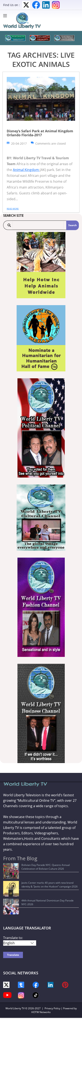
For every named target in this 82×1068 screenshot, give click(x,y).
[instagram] (21, 995)
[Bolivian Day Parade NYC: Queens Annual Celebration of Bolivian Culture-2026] (11, 871)
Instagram (56, 5)
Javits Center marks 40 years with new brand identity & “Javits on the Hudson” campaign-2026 (49, 884)
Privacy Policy (52, 1008)
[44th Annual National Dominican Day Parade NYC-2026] (11, 906)
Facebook (36, 5)
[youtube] (7, 994)
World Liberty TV (15, 1008)
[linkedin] (50, 984)
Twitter (26, 5)
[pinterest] (65, 984)
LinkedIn (46, 5)
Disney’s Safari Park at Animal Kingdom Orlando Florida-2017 (40, 133)
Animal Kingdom (26, 169)
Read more (13, 208)
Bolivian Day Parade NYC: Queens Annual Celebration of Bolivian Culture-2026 (45, 866)
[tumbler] (21, 984)
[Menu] (6, 15)
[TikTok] (36, 994)
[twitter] (6, 984)
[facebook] (36, 984)
